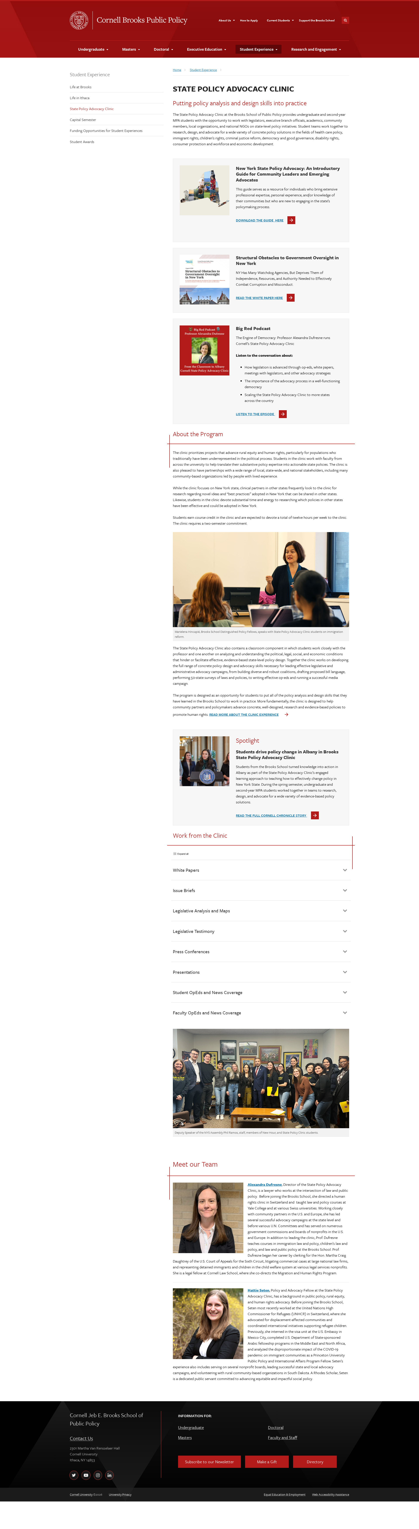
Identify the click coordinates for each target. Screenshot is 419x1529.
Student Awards (82, 141)
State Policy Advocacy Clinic (92, 108)
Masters (185, 1437)
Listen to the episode (255, 414)
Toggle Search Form (345, 20)
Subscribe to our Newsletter (209, 1462)
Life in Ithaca (79, 97)
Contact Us (81, 1438)
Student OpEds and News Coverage (207, 992)
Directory (315, 1462)
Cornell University (81, 20)
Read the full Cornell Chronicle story (271, 815)
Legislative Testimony (194, 931)
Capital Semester (83, 119)
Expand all (182, 854)
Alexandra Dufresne (265, 1184)
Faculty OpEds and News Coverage (207, 1012)
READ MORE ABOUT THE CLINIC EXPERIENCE (244, 714)
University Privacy (120, 1494)
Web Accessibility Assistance (330, 1494)
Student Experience (90, 74)
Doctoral (275, 1427)
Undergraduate (191, 1427)
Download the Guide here (259, 220)
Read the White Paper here (259, 297)
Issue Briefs (184, 890)
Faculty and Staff (282, 1437)
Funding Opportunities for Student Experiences (106, 130)
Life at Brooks (80, 87)
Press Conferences (191, 951)
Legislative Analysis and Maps (201, 910)
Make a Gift (267, 1462)
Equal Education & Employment (285, 1494)
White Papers (186, 870)
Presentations (186, 972)
